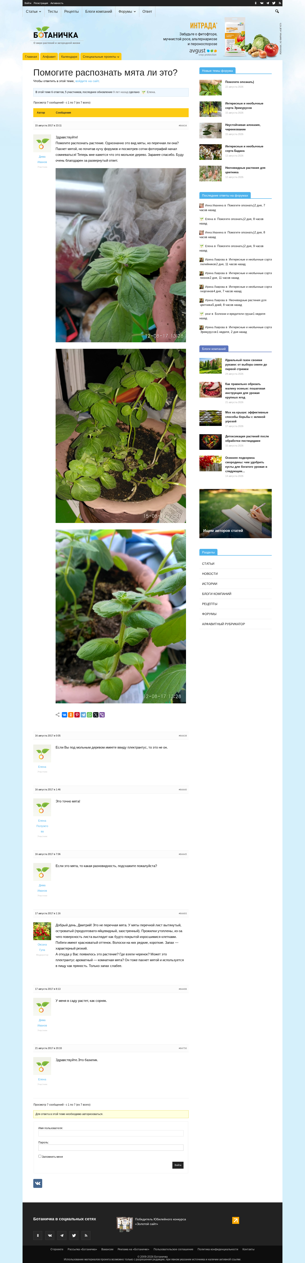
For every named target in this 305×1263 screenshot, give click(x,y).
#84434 (183, 125)
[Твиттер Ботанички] (273, 3)
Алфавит (49, 56)
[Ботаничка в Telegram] (267, 3)
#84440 (183, 789)
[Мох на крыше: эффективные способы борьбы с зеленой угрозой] (210, 418)
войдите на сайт (87, 81)
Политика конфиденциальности (218, 1249)
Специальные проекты (99, 56)
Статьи (32, 11)
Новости (210, 573)
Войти (28, 3)
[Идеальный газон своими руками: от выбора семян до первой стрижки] (210, 366)
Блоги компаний (98, 11)
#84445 (183, 854)
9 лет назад (120, 92)
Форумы (125, 11)
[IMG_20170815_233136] (121, 522)
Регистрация (41, 3)
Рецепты (71, 11)
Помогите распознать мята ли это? (105, 72)
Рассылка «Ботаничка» (82, 1249)
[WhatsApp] (89, 715)
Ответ (147, 11)
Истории (209, 584)
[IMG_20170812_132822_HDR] (121, 341)
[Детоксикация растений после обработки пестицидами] (210, 442)
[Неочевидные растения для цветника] (210, 173)
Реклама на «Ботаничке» (133, 1249)
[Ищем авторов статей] (235, 513)
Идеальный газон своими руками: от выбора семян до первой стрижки (246, 364)
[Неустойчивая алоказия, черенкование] (210, 130)
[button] (277, 12)
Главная (31, 56)
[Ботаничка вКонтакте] (261, 3)
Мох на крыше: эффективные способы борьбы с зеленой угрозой (246, 417)
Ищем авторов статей (223, 531)
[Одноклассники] (70, 715)
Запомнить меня (52, 1156)
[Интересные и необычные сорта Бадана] (210, 152)
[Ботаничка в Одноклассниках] (255, 3)
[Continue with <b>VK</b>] (37, 1183)
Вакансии (107, 1249)
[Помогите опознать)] (210, 87)
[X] (95, 715)
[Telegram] (83, 715)
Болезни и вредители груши (234, 313)
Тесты (53, 11)
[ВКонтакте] (64, 715)
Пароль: (43, 1142)
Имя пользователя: (50, 1128)
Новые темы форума (217, 70)
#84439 (183, 735)
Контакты (248, 1249)
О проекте (56, 1249)
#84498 (183, 989)
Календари (69, 56)
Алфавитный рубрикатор (223, 624)
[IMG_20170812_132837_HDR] (121, 702)
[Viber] (102, 715)
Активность (56, 3)
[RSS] (279, 3)
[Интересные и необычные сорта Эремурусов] (210, 109)
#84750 (183, 1048)
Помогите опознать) (239, 82)
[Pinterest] (77, 715)
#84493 (183, 913)
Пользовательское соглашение (173, 1249)
